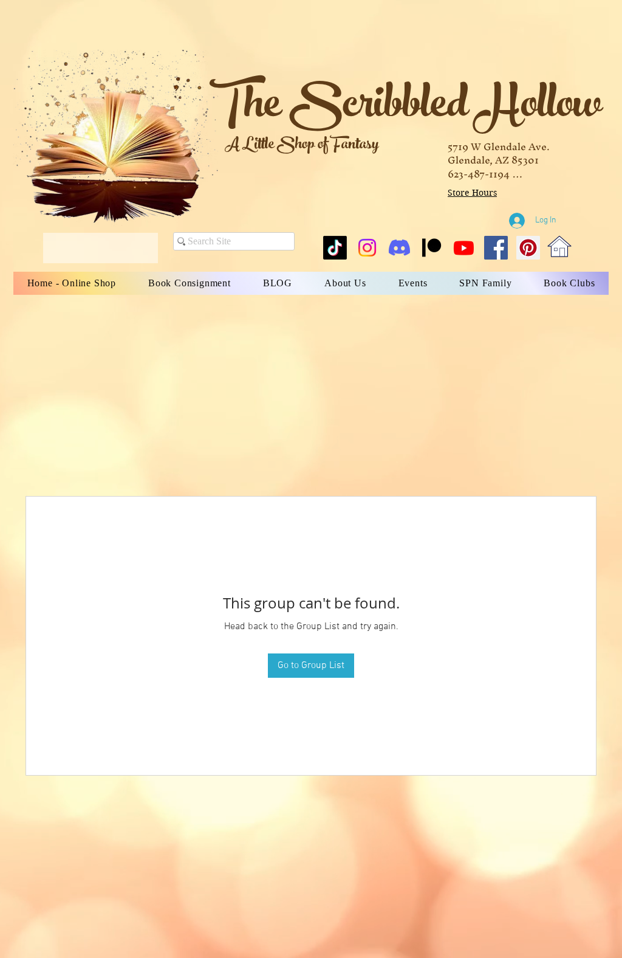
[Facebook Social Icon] (496, 248)
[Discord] (399, 248)
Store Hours (472, 192)
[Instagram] (367, 248)
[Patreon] (431, 248)
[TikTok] (335, 248)
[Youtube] (464, 248)
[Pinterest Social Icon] (528, 248)
